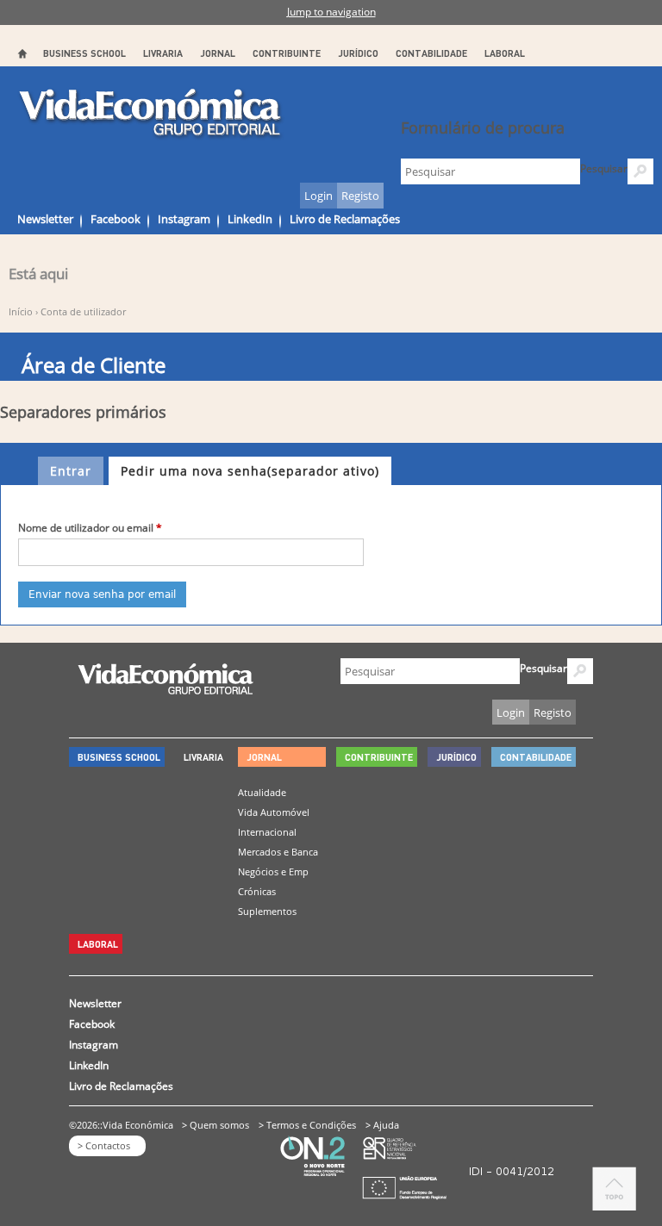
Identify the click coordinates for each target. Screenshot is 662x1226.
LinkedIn (250, 219)
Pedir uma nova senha (250, 471)
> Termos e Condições (307, 1124)
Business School (84, 53)
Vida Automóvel (273, 812)
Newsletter (45, 219)
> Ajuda (382, 1124)
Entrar (70, 471)
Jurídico (358, 53)
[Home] (165, 690)
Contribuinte (287, 53)
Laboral (504, 53)
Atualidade (262, 792)
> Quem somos (215, 1124)
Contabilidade (431, 53)
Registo (360, 195)
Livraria (163, 53)
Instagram (184, 219)
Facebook (116, 219)
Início (21, 311)
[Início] (151, 113)
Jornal (217, 53)
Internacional (267, 831)
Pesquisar (604, 168)
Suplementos (267, 911)
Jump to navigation (331, 11)
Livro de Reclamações (345, 219)
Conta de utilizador (83, 311)
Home (21, 53)
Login (318, 195)
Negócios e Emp (273, 871)
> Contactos (104, 1145)
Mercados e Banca (278, 851)
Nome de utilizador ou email (90, 527)
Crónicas (257, 891)
